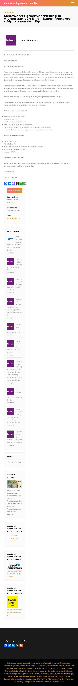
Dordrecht (45, 668)
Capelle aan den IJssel (54, 666)
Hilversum (69, 671)
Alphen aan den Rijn (13, 218)
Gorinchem (15, 671)
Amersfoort (67, 663)
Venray (20, 682)
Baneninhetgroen (9, 12)
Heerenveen (43, 671)
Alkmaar (35, 663)
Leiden (51, 674)
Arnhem (22, 666)
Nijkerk (26, 676)
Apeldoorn (15, 666)
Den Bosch (15, 668)
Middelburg (11, 676)
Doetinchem (37, 668)
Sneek (27, 679)
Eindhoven (62, 668)
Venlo (16, 682)
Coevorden (66, 666)
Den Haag (22, 668)
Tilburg (50, 679)
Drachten (52, 668)
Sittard (21, 679)
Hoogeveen (16, 674)
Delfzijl (8, 668)
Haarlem (35, 671)
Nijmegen (33, 676)
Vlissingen (27, 682)
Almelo (41, 663)
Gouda (22, 671)
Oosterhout (47, 676)
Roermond (58, 676)
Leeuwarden (44, 674)
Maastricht (64, 674)
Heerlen (50, 671)
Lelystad (57, 674)
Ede (57, 668)
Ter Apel (41, 679)
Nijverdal (40, 676)
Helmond (56, 671)
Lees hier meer (9, 172)
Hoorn (31, 674)
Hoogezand (24, 674)
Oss (52, 676)
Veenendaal (69, 679)
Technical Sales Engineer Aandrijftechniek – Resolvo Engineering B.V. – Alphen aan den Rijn (14, 307)
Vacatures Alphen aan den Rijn (21, 3)
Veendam (61, 679)
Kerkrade (36, 674)
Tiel (46, 679)
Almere (46, 663)
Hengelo (63, 671)
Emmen (69, 668)
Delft (72, 666)
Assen (28, 666)
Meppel (70, 674)
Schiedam (15, 679)
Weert (33, 682)
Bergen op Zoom (36, 666)
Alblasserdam (27, 663)
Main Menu (72, 3)
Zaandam (47, 682)
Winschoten (40, 682)
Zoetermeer (55, 682)
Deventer (29, 668)
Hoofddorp (8, 674)
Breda (44, 666)
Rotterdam (7, 679)
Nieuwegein (20, 676)
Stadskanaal (33, 679)
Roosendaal (66, 676)
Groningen (28, 671)
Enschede (8, 671)
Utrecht (55, 679)
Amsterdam (8, 666)
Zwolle (62, 682)
